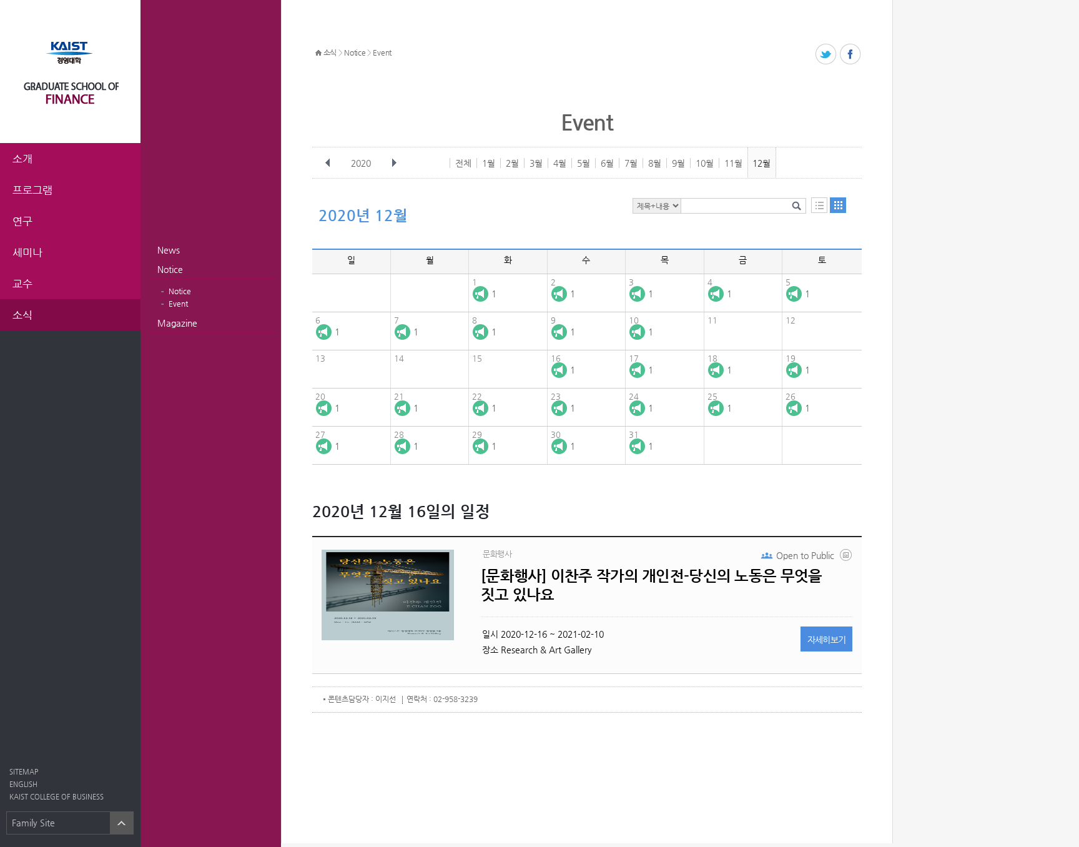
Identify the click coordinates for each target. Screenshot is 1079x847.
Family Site (33, 823)
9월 (678, 163)
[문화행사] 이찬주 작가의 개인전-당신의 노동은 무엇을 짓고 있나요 (651, 585)
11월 (733, 163)
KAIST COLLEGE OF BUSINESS (56, 797)
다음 (394, 163)
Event (178, 303)
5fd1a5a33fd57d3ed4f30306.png (846, 557)
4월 (559, 163)
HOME (318, 53)
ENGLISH (23, 784)
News (168, 250)
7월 (631, 163)
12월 (761, 163)
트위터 (826, 55)
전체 (463, 163)
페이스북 (851, 55)
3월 (536, 163)
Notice (170, 269)
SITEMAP (23, 772)
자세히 (826, 640)
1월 (488, 163)
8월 (654, 163)
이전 (327, 163)
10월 (705, 163)
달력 (838, 205)
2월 (512, 163)
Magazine (177, 323)
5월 (583, 163)
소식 (330, 52)
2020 (361, 163)
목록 (819, 205)
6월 (607, 163)
